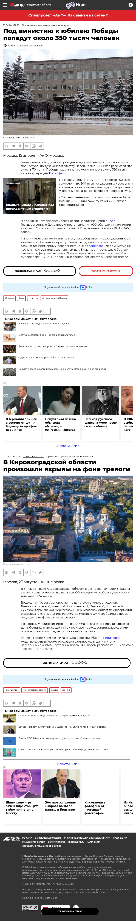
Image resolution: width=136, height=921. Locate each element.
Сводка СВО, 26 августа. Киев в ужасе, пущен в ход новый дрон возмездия (59, 738)
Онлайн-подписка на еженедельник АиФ (87, 838)
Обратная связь (57, 842)
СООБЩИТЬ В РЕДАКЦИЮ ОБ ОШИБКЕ (41, 846)
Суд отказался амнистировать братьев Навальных (46, 357)
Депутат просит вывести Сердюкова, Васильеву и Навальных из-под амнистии (62, 369)
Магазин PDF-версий (33, 842)
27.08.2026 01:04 (12, 456)
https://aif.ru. (103, 892)
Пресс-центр (120, 838)
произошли (112, 638)
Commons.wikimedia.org (16, 564)
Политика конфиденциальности (40, 898)
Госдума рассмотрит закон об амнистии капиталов (46, 335)
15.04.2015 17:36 (11, 25)
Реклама (27, 838)
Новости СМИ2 (68, 446)
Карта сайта (93, 842)
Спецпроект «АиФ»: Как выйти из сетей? (68, 15)
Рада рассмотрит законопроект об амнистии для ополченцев (52, 346)
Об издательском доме (48, 838)
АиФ (32, 137)
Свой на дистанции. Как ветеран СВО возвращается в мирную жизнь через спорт (63, 749)
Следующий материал (70, 911)
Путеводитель (76, 842)
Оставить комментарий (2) (105, 271)
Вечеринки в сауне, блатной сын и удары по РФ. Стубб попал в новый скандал (62, 726)
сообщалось (96, 246)
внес (109, 221)
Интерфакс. (57, 173)
